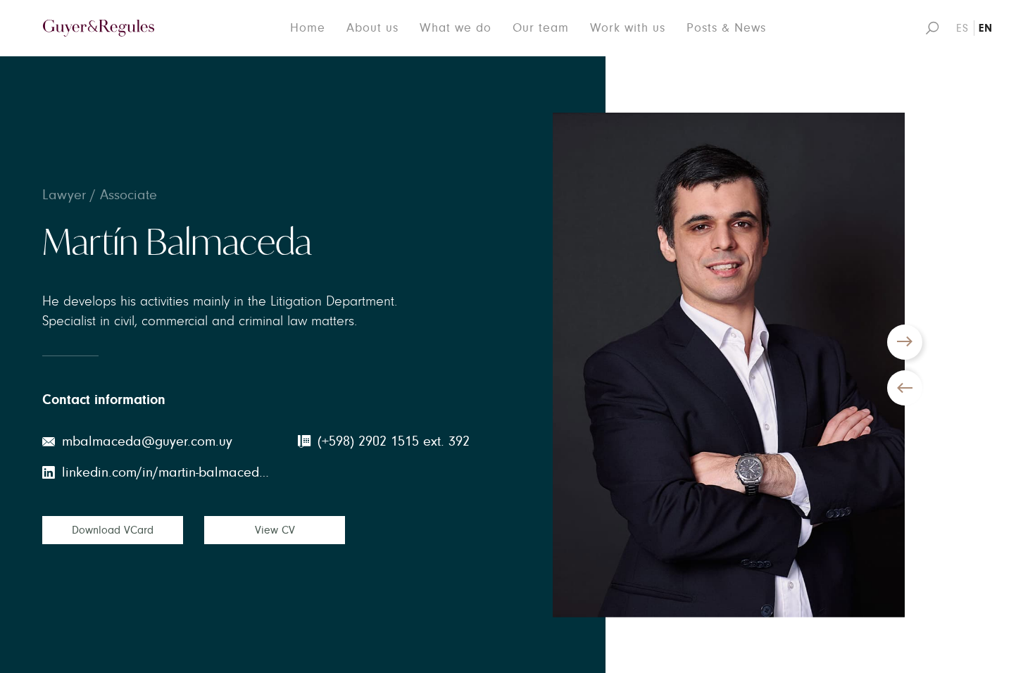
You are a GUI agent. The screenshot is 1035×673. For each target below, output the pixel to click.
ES (962, 28)
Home (307, 27)
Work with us (627, 27)
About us (372, 27)
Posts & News (726, 27)
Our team (541, 27)
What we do (455, 27)
